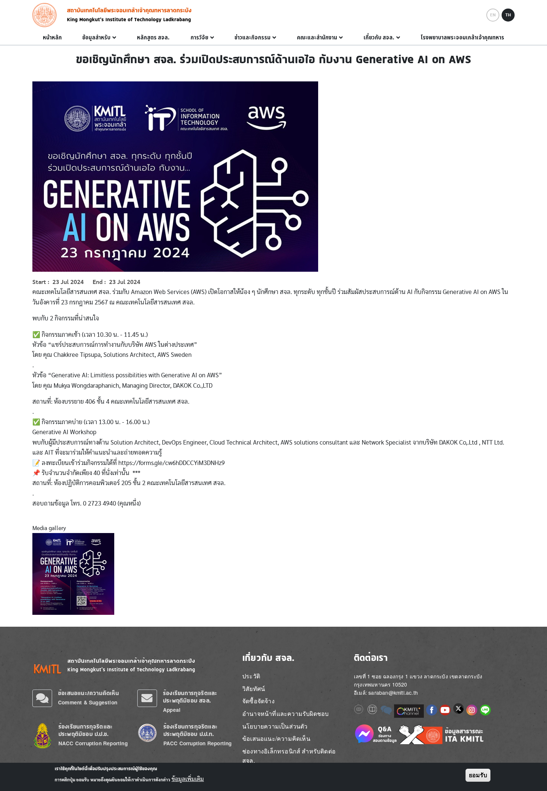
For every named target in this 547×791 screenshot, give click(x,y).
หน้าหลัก (52, 37)
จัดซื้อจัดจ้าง (258, 701)
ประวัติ (251, 676)
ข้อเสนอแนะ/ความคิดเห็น (88, 693)
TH (508, 15)
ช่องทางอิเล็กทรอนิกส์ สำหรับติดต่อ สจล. (289, 756)
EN (493, 15)
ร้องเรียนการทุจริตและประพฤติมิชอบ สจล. (190, 697)
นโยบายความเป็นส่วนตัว (275, 726)
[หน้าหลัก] (46, 15)
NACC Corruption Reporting (93, 743)
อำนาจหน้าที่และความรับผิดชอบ (285, 713)
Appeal (171, 709)
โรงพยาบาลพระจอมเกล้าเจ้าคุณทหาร (462, 37)
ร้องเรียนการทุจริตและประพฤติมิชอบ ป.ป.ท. (190, 730)
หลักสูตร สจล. (153, 37)
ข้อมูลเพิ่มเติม (188, 779)
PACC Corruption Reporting (197, 743)
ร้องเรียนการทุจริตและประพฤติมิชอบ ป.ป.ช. (85, 730)
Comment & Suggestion (87, 702)
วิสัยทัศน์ (253, 688)
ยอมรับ (478, 775)
